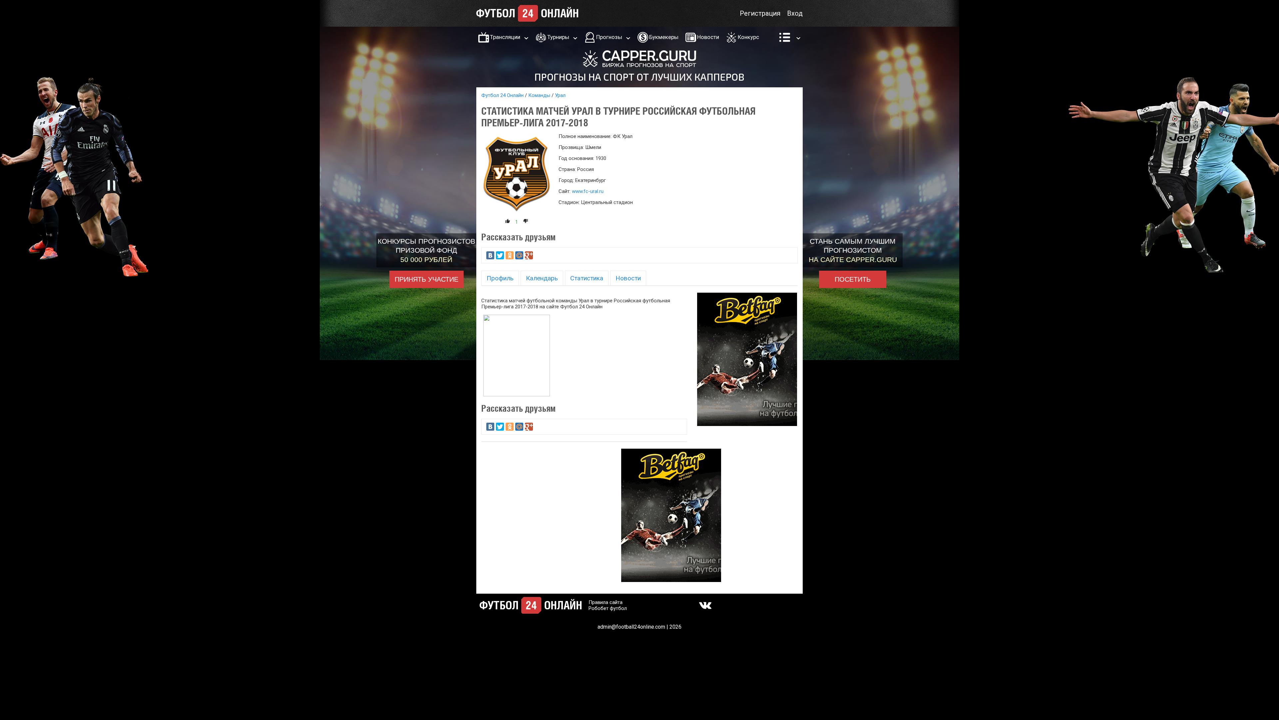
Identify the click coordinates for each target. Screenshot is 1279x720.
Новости (708, 37)
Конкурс (748, 37)
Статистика (586, 278)
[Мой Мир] (519, 255)
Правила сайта (606, 602)
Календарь (542, 278)
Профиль (500, 278)
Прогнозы (609, 37)
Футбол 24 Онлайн (502, 95)
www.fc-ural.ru (588, 191)
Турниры (558, 37)
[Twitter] (500, 255)
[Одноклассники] (510, 255)
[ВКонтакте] (490, 255)
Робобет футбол (608, 608)
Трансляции (505, 37)
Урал (560, 95)
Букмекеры (663, 37)
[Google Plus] (529, 255)
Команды (539, 95)
